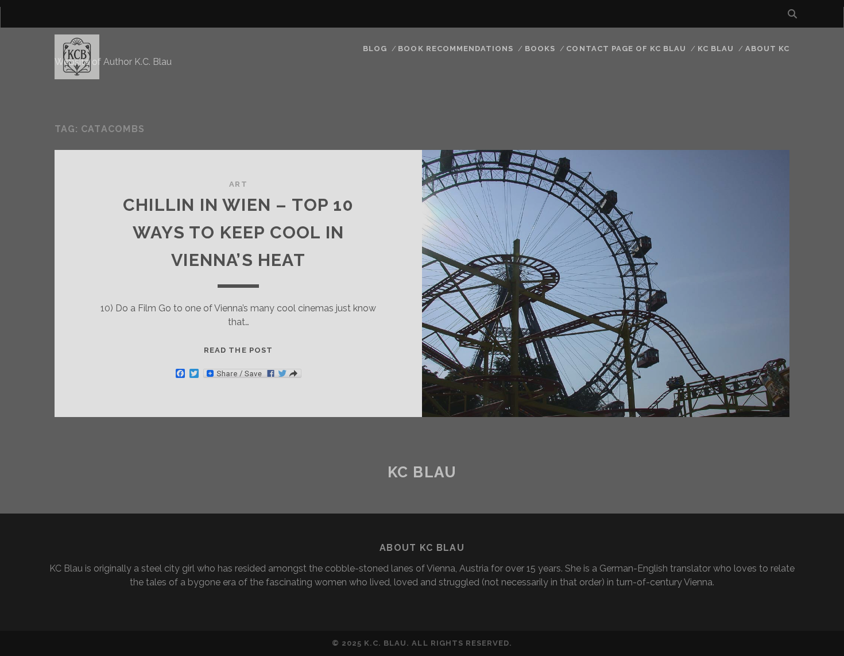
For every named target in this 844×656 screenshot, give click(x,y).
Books (540, 48)
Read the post (238, 350)
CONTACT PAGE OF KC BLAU (626, 48)
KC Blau (716, 48)
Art (238, 184)
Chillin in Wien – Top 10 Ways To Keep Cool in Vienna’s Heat (238, 232)
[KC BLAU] (77, 74)
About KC (767, 48)
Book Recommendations (455, 48)
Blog (375, 48)
